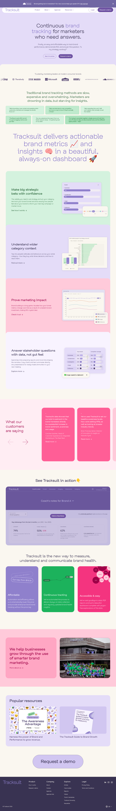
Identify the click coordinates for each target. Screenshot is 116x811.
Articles (66, 785)
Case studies (67, 788)
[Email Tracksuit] (108, 782)
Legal (84, 782)
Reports (66, 791)
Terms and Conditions (88, 788)
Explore (67, 782)
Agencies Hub (50, 794)
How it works (32, 785)
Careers (48, 788)
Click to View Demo (58, 516)
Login (93, 10)
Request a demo (105, 10)
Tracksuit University (69, 800)
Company (50, 782)
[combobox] (108, 806)
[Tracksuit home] (12, 782)
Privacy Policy (86, 785)
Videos (66, 794)
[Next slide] (25, 442)
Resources (68, 10)
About (46, 10)
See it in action (49, 56)
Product (37, 10)
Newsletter (67, 803)
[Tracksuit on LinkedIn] (105, 782)
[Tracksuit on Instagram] (111, 782)
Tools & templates (69, 797)
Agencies (57, 10)
